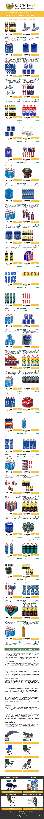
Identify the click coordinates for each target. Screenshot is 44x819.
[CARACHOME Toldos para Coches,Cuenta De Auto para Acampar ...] (13, 735)
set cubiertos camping (24, 12)
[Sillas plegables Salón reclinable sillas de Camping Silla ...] (30, 764)
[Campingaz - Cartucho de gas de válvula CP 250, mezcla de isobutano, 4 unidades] (13, 319)
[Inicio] (22, 8)
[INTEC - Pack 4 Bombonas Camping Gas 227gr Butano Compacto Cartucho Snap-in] (30, 548)
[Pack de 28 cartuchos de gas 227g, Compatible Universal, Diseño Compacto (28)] (13, 298)
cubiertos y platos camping (11, 15)
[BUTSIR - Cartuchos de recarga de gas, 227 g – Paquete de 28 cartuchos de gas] (30, 464)
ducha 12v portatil (32, 777)
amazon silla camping (11, 794)
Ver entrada (13, 742)
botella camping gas (30, 15)
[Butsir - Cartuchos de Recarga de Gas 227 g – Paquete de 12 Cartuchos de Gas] (30, 152)
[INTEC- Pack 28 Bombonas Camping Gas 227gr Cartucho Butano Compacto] (13, 610)
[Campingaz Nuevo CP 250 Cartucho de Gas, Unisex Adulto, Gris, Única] (30, 423)
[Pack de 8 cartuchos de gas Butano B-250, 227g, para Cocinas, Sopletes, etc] (30, 298)
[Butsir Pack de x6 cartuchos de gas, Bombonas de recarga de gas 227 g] (30, 256)
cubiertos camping (14, 12)
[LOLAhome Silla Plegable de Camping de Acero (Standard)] (30, 750)
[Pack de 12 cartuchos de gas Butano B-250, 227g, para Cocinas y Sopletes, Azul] (13, 590)
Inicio (7, 12)
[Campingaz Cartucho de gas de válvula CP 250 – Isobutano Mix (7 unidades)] (13, 173)
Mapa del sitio (22, 813)
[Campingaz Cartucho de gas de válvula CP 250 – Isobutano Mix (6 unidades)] (13, 464)
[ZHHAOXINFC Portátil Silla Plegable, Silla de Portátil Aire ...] (13, 750)
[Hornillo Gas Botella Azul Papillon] (30, 131)
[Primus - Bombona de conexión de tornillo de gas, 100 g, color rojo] (30, 402)
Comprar (17, 54)
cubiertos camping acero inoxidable (32, 794)
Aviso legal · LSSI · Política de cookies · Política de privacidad (22, 811)
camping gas (21, 15)
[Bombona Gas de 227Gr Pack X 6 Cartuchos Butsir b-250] (13, 485)
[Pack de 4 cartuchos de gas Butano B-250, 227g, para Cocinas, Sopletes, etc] (30, 214)
